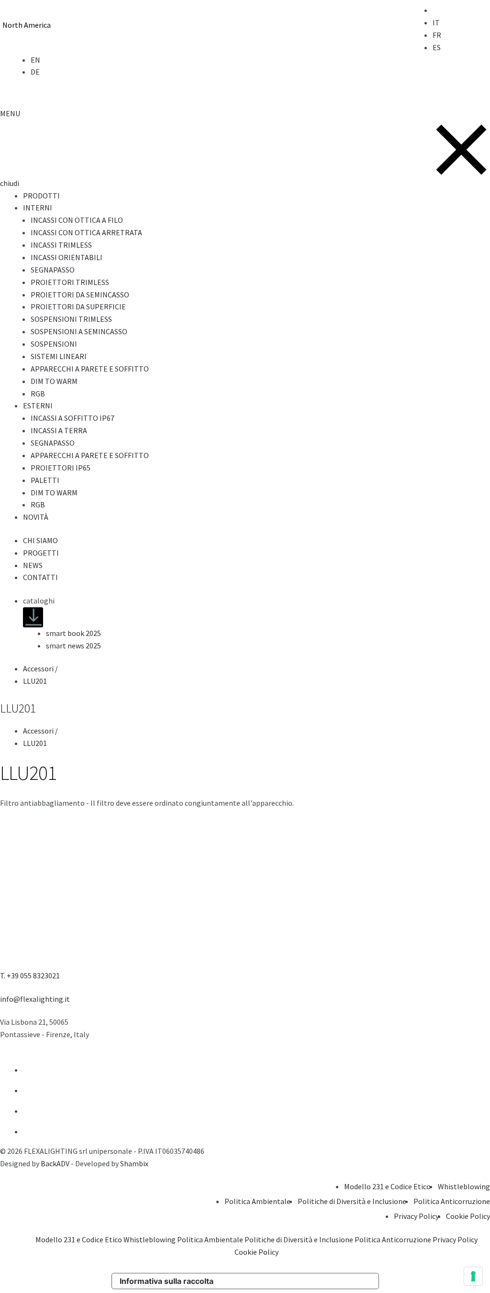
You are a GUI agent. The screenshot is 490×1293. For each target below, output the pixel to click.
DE (35, 72)
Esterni (38, 405)
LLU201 (35, 681)
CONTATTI (40, 577)
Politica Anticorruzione (451, 1201)
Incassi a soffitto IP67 (72, 418)
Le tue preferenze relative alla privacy (300, 1281)
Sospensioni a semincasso (79, 331)
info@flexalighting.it (35, 999)
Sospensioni (54, 344)
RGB (38, 393)
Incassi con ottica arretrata (86, 232)
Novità (35, 517)
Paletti (45, 480)
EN (35, 60)
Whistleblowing (464, 1186)
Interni (37, 207)
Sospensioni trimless (71, 319)
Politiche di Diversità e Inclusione (352, 1201)
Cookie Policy (468, 1216)
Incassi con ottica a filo (77, 220)
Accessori (41, 668)
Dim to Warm (54, 381)
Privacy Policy (416, 1216)
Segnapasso (53, 269)
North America (26, 25)
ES (437, 47)
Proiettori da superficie (78, 306)
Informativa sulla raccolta (166, 1281)
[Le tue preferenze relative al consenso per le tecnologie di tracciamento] (473, 1276)
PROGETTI (41, 553)
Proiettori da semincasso (80, 294)
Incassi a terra (59, 430)
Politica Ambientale (257, 1201)
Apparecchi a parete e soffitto (90, 368)
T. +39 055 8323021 (30, 975)
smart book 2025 (73, 633)
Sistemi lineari (59, 356)
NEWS (33, 565)
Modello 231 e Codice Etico (387, 1186)
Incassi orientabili (66, 257)
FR (437, 35)
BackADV (55, 1163)
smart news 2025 (73, 645)
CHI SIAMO (40, 540)
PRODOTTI (41, 195)
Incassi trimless (61, 245)
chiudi (9, 183)
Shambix (134, 1163)
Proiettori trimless (70, 282)
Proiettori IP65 (60, 467)
